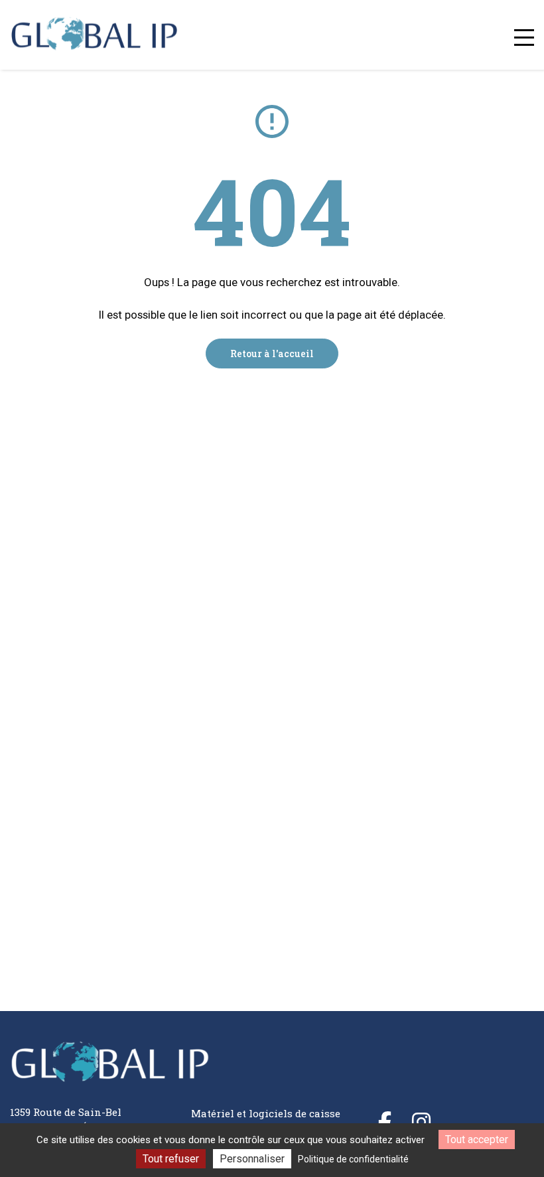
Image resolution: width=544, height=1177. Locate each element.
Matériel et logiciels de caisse (265, 1113)
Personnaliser (252, 1158)
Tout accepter (476, 1139)
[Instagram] (421, 1122)
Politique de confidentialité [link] (353, 1159)
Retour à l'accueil (272, 353)
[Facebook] (385, 1122)
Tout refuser (171, 1158)
